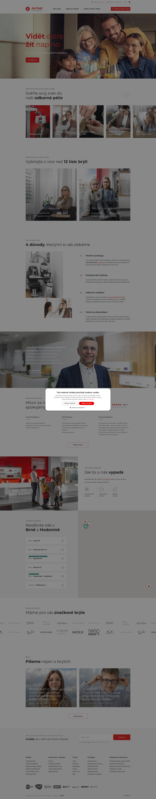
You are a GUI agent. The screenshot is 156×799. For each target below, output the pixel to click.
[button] (78, 408)
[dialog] (78, 399)
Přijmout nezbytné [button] (69, 403)
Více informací (90, 399)
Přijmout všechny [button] (86, 403)
